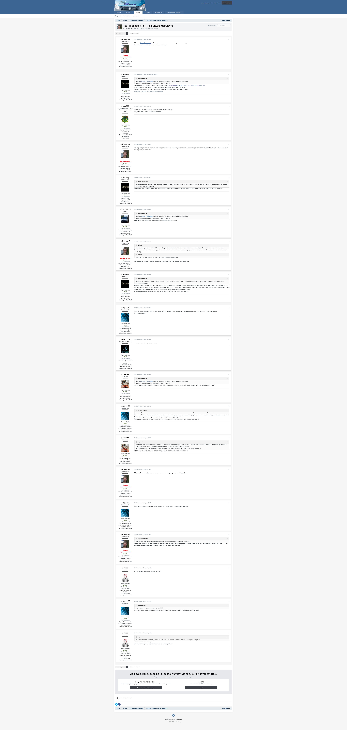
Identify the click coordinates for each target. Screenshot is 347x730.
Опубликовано (142, 39)
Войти (201, 687)
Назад (120, 33)
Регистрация (226, 3)
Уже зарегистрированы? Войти (210, 3)
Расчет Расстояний (145, 43)
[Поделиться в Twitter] (116, 704)
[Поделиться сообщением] (228, 39)
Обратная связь (170, 719)
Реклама (179, 719)
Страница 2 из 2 (134, 33)
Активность (158, 12)
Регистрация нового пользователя (146, 687)
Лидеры (136, 16)
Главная (119, 12)
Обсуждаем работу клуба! (151, 28)
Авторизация (213, 25)
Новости (128, 12)
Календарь (126, 16)
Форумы (117, 16)
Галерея (147, 12)
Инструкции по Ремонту (174, 12)
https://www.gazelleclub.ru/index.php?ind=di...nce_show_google (187, 85)
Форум (138, 12)
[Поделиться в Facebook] (119, 704)
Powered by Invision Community (173, 723)
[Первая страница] (116, 33)
